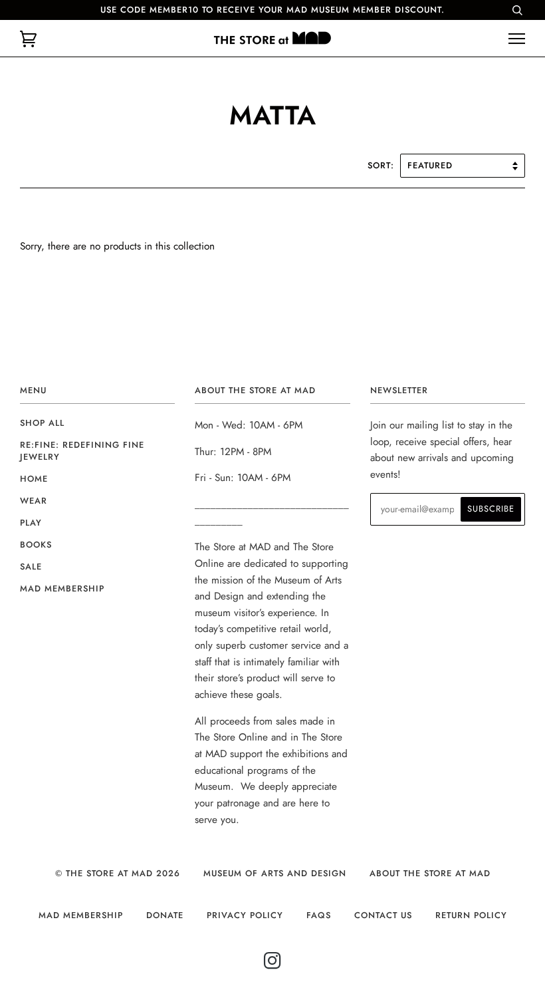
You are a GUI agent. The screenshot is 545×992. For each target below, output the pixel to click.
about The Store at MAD (430, 873)
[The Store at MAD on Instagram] (273, 964)
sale (31, 566)
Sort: (382, 165)
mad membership (62, 588)
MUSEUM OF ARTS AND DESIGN (274, 873)
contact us (383, 915)
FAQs (318, 915)
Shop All (42, 422)
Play (31, 522)
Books (36, 544)
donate (164, 915)
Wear (33, 500)
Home (34, 478)
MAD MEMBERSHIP (81, 915)
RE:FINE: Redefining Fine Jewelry (82, 450)
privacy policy (245, 915)
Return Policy (471, 915)
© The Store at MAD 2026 (117, 873)
